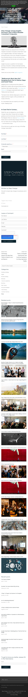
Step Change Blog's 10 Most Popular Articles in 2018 (12, 556)
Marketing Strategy (5, 272)
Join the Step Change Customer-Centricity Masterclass (12, 496)
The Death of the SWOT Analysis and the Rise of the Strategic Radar (12, 648)
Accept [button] (13, 5)
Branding (3, 283)
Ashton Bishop (4, 289)
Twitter (6, 196)
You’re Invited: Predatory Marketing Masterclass (11, 431)
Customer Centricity (5, 291)
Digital (2, 274)
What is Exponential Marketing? (7, 464)
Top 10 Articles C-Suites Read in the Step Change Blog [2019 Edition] (13, 380)
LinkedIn (4, 196)
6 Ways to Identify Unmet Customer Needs (10, 607)
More (2, 294)
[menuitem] (2, 685)
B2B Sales (3, 278)
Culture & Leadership (5, 280)
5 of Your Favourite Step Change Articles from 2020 (12, 341)
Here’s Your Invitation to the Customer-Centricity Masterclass (13, 447)
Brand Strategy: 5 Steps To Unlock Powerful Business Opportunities (12, 303)
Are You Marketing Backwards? (7, 600)
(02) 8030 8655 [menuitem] (4, 687)
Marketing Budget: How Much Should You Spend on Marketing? (11, 640)
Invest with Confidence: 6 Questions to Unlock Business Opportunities (12, 615)
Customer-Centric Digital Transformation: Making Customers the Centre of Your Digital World (13, 414)
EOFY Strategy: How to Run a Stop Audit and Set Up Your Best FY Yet (12, 623)
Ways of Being (20, 117)
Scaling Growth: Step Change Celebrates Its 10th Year (12, 519)
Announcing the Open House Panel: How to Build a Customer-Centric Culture (11, 533)
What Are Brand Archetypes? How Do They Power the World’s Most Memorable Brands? (12, 320)
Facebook (2, 196)
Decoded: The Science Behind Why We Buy (10, 586)
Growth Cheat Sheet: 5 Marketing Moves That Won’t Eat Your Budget (13, 631)
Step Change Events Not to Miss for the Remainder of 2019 (13, 397)
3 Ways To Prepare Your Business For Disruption (11, 593)
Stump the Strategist (5, 287)
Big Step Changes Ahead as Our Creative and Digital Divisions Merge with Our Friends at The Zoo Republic (12, 363)
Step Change (4, 27)
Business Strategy (4, 276)
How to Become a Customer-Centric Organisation (11, 480)
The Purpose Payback (5, 579)
